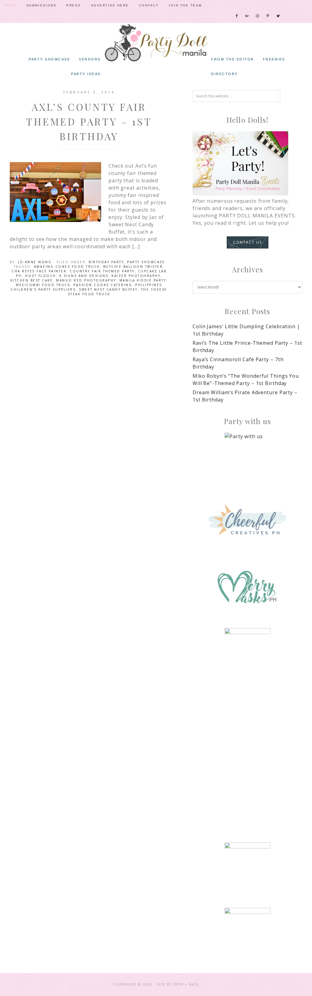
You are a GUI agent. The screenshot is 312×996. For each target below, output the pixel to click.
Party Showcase (146, 262)
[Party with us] (247, 455)
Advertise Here (110, 5)
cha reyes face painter (39, 271)
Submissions (42, 5)
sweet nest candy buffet (108, 289)
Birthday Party (106, 262)
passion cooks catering (102, 285)
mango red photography (86, 280)
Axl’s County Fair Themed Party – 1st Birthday (89, 121)
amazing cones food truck (67, 266)
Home (10, 5)
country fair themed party (102, 271)
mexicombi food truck (43, 285)
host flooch (40, 276)
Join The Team (185, 5)
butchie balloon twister (133, 266)
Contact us (247, 242)
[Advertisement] (247, 736)
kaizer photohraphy (136, 276)
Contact (149, 5)
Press (73, 5)
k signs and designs (83, 276)
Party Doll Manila (156, 42)
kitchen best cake (31, 280)
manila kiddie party (142, 280)
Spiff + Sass (186, 984)
